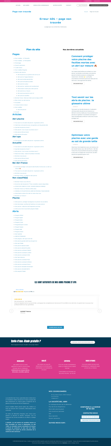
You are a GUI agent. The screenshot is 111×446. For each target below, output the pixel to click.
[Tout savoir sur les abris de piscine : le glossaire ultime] (63, 102)
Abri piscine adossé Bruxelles (22, 248)
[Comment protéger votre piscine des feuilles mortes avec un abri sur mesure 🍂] (63, 61)
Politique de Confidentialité (51, 442)
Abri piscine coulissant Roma (22, 264)
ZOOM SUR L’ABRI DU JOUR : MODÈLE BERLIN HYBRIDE (30, 186)
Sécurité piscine (22, 109)
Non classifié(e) (20, 178)
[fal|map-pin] (50, 394)
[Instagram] (103, 1)
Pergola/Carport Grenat (21, 224)
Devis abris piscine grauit (56, 409)
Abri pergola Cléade (20, 271)
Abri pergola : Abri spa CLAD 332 (23, 238)
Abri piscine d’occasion (21, 134)
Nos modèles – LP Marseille (22, 58)
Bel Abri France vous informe (23, 181)
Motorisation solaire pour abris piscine (28, 88)
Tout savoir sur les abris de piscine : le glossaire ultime (29, 122)
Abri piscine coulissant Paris (22, 259)
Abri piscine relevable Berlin (22, 269)
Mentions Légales (41, 442)
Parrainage (18, 63)
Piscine (16, 198)
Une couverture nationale (56, 411)
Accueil (86, 11)
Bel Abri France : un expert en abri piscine (26, 175)
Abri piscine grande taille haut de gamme (26, 241)
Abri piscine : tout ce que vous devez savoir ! (26, 129)
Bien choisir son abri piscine (22, 100)
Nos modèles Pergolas (21, 70)
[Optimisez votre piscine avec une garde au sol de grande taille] (63, 139)
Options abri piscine (20, 72)
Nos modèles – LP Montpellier (23, 60)
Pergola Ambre (19, 231)
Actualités (17, 102)
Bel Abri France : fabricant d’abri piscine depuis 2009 (29, 98)
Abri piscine (18, 119)
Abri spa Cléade (19, 243)
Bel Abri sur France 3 (20, 195)
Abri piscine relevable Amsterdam (24, 266)
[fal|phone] (50, 396)
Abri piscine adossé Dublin (22, 245)
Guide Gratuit (18, 67)
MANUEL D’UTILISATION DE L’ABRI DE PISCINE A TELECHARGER (32, 191)
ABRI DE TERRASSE (20, 236)
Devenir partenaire (20, 65)
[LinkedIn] (105, 1)
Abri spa (16, 136)
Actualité (16, 143)
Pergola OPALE (19, 215)
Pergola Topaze (19, 227)
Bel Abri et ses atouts (20, 156)
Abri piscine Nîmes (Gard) (22, 132)
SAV (50, 413)
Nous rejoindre (53, 416)
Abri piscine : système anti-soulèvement (28, 86)
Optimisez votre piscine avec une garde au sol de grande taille (31, 125)
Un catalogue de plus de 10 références (60, 404)
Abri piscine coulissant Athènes (23, 262)
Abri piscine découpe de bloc (25, 79)
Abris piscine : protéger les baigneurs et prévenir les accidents (31, 201)
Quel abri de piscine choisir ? (22, 127)
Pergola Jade (18, 229)
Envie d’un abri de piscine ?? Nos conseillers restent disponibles (31, 184)
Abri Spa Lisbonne (20, 257)
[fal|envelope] (50, 398)
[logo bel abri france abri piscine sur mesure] (7, 5)
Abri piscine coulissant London (23, 252)
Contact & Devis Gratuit (21, 105)
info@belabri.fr (54, 398)
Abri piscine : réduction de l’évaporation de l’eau (27, 206)
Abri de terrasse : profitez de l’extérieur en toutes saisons (30, 204)
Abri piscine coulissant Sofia (22, 255)
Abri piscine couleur (23, 84)
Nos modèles (18, 107)
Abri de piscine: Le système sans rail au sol (29, 74)
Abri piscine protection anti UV (26, 93)
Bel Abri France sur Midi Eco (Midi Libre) (25, 188)
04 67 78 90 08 (54, 396)
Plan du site (34, 442)
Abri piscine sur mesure (24, 91)
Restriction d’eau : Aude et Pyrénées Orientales (27, 153)
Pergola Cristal (19, 222)
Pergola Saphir (19, 217)
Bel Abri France (20, 163)
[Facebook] (101, 1)
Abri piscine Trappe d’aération (25, 77)
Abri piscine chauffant (23, 95)
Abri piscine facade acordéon (25, 81)
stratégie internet (75, 442)
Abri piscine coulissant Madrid (23, 250)
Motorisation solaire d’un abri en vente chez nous (28, 193)
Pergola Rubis (19, 220)
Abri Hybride (18, 234)
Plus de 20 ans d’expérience (57, 406)
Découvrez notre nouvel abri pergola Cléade (26, 208)
